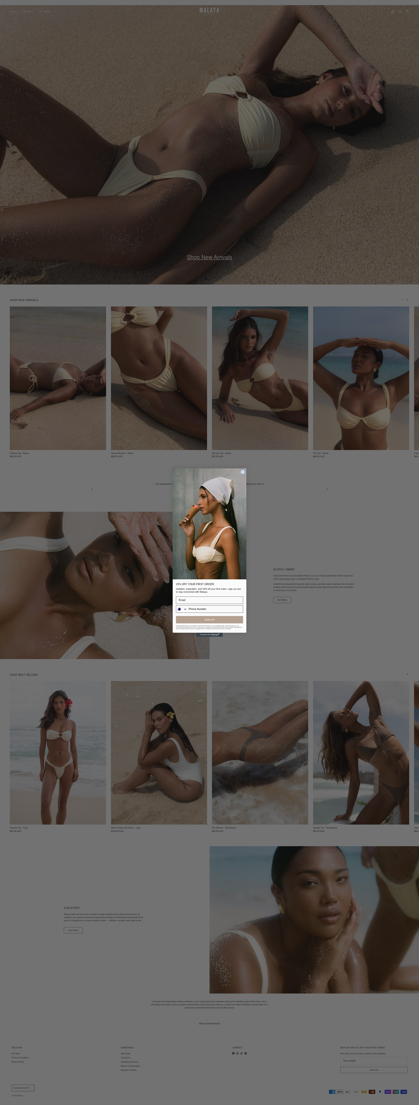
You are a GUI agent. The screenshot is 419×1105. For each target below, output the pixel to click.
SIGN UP (209, 619)
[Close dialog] (243, 472)
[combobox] (181, 609)
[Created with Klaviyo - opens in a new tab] (209, 635)
